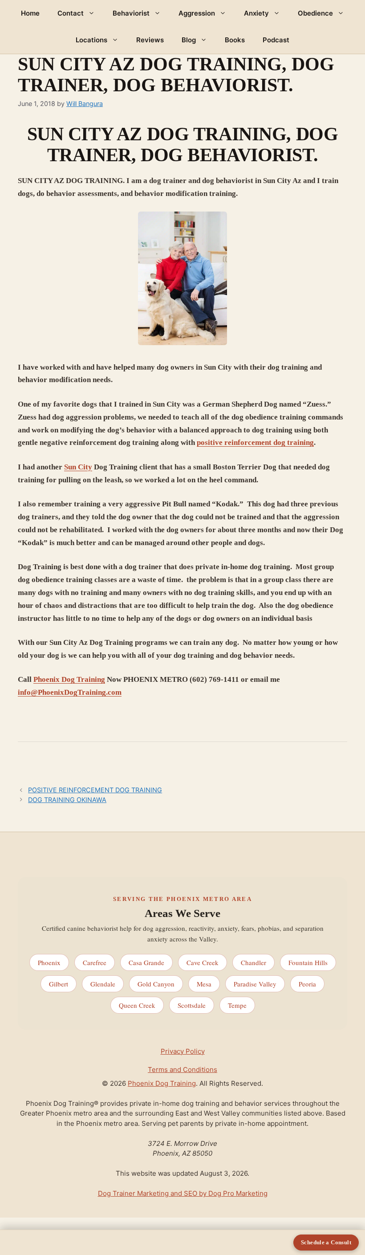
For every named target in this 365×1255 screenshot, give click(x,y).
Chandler (253, 962)
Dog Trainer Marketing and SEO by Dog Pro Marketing (183, 1193)
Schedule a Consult (326, 1242)
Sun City (78, 467)
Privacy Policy (183, 1051)
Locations (91, 40)
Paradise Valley (255, 983)
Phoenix (49, 962)
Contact (70, 13)
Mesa (204, 983)
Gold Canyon (156, 983)
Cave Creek (203, 962)
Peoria (307, 983)
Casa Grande (146, 962)
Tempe (237, 1005)
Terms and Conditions (182, 1069)
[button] (94, 13)
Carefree (94, 962)
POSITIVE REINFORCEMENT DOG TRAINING (95, 790)
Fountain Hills (308, 962)
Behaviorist (131, 13)
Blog (189, 40)
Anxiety (256, 13)
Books (235, 40)
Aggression (196, 13)
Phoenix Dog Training (69, 679)
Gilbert (58, 983)
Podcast (276, 40)
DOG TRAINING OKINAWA (67, 799)
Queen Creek (137, 1005)
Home (30, 13)
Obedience (315, 13)
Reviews (150, 40)
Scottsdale (192, 1005)
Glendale (102, 983)
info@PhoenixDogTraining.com (70, 692)
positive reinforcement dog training (255, 442)
